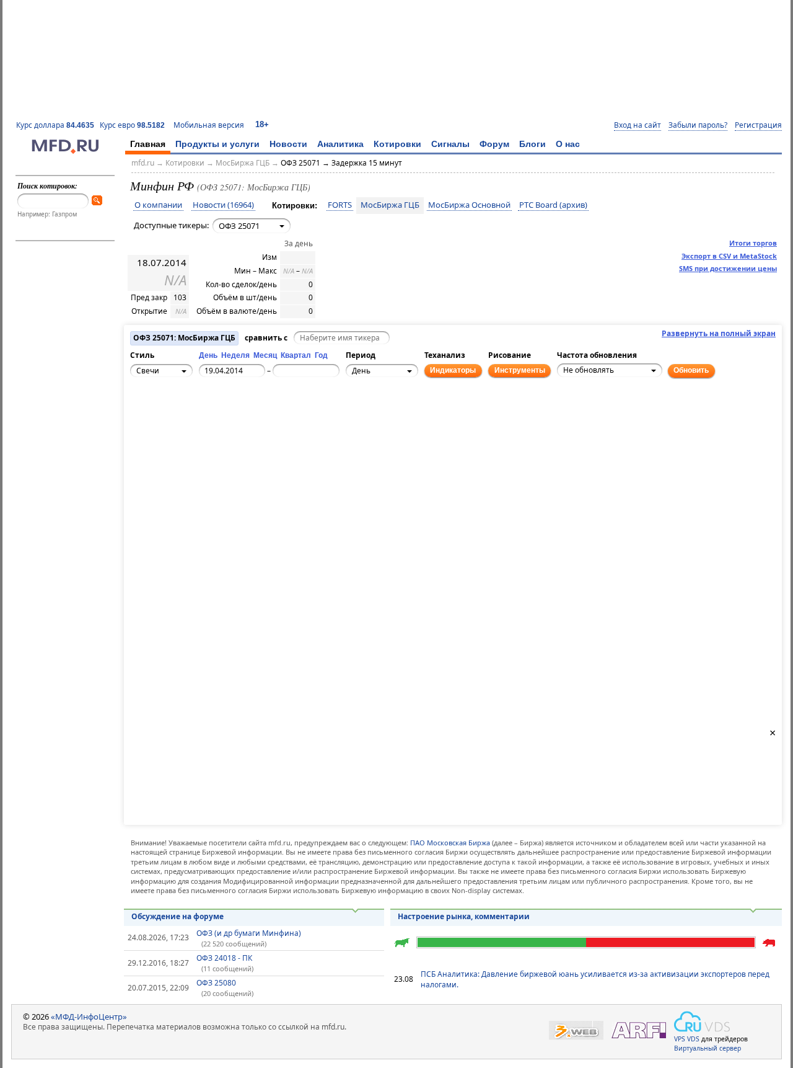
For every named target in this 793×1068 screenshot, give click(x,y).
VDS (693, 1039)
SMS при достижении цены (728, 268)
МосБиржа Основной (469, 205)
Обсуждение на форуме (177, 916)
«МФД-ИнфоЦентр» (89, 1016)
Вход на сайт (637, 125)
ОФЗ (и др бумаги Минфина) (248, 933)
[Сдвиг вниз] (169, 434)
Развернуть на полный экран (719, 334)
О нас (568, 144)
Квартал (296, 355)
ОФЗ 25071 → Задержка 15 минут (341, 163)
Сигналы (450, 144)
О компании (158, 205)
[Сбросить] (169, 420)
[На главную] (65, 150)
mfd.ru (142, 163)
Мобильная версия (208, 125)
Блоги (532, 144)
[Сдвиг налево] (155, 420)
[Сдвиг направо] (182, 420)
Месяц (265, 355)
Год (321, 355)
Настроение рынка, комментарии (464, 916)
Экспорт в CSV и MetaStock (729, 255)
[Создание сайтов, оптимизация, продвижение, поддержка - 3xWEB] (576, 1030)
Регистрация (758, 125)
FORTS (340, 205)
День (208, 355)
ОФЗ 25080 (216, 982)
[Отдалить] (196, 427)
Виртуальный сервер (707, 1048)
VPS (679, 1039)
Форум (494, 144)
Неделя (235, 355)
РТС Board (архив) (553, 205)
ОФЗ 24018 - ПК (224, 958)
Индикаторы (453, 370)
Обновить (691, 370)
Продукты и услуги (217, 144)
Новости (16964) (223, 205)
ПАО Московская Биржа (450, 842)
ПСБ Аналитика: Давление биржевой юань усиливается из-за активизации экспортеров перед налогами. (595, 979)
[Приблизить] (196, 413)
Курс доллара (55, 125)
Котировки (397, 144)
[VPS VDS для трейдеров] (702, 1021)
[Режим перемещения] (141, 413)
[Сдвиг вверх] (169, 406)
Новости (288, 144)
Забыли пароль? (697, 125)
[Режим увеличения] (141, 427)
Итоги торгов (753, 242)
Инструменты (519, 370)
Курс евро (132, 125)
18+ (262, 124)
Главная (147, 144)
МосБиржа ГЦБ (242, 163)
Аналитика (340, 144)
